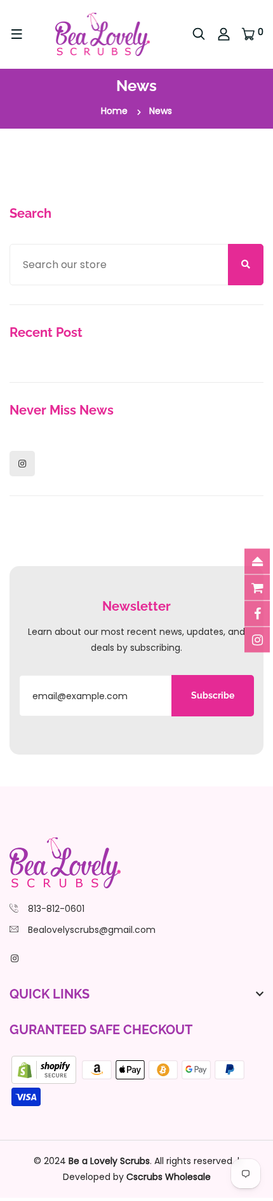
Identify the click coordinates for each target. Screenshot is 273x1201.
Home (114, 110)
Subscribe (212, 695)
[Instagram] (22, 463)
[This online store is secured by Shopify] (45, 1069)
